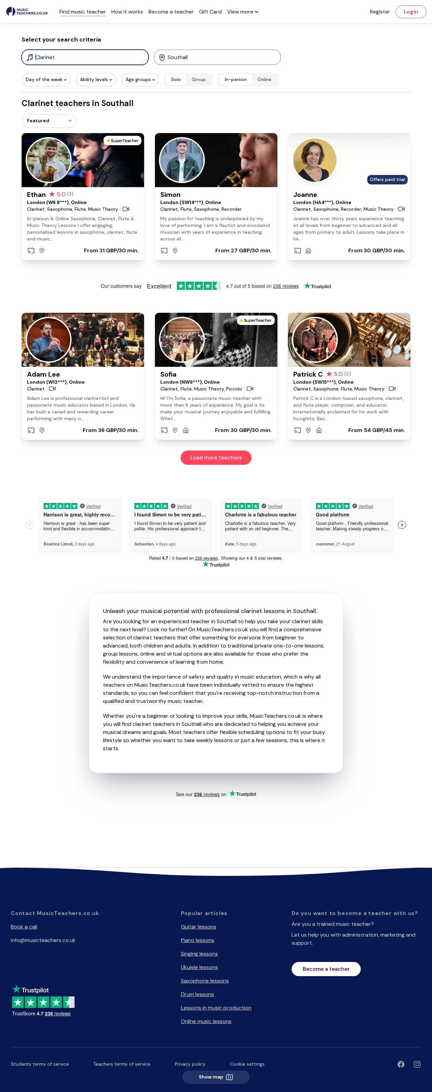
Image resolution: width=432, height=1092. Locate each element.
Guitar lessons (198, 926)
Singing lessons (199, 953)
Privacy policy (190, 1064)
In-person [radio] (236, 79)
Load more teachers (216, 457)
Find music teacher (82, 11)
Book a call (24, 926)
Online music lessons (206, 1021)
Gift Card (210, 11)
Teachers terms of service (122, 1064)
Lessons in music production (216, 1007)
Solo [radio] (176, 79)
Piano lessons (197, 940)
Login (411, 11)
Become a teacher (171, 11)
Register (380, 11)
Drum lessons (197, 994)
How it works (127, 11)
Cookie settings (247, 1064)
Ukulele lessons (199, 967)
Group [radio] (199, 79)
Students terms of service (40, 1064)
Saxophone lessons (205, 980)
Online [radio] (264, 79)
